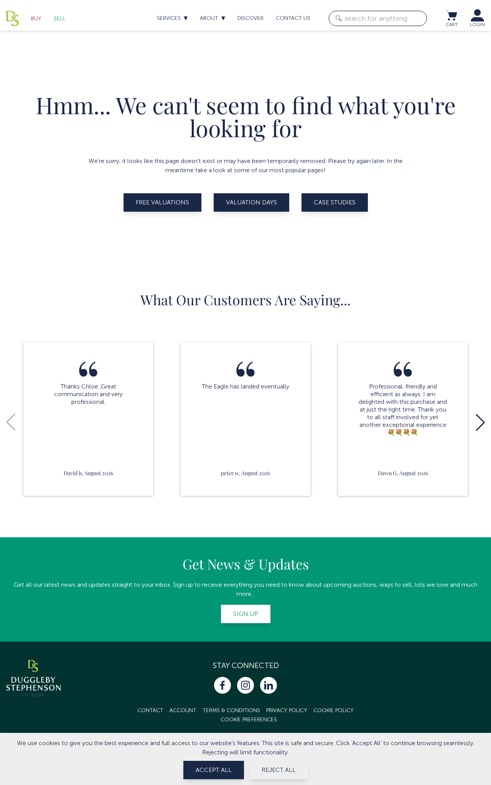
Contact (150, 710)
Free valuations (162, 202)
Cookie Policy (333, 710)
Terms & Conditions (231, 710)
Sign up (245, 614)
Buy (36, 18)
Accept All (214, 770)
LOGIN (477, 24)
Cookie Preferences (249, 719)
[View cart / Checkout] (451, 15)
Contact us (293, 18)
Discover (250, 18)
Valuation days (251, 202)
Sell (59, 18)
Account (183, 710)
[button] (480, 422)
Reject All (279, 770)
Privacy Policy (286, 710)
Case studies (335, 202)
